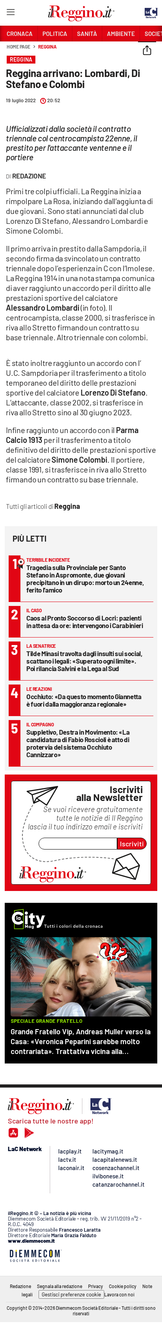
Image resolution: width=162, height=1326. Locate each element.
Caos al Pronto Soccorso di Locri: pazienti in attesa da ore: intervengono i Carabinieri (84, 621)
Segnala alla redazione (59, 1286)
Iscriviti (132, 843)
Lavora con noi (119, 1294)
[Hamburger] (10, 13)
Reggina (47, 46)
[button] (147, 50)
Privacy (95, 1286)
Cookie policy (122, 1286)
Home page (18, 46)
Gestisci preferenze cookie (71, 1294)
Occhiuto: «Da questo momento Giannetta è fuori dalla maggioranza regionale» (84, 700)
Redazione (20, 1286)
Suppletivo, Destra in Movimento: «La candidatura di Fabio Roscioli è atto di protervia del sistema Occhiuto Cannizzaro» (77, 743)
